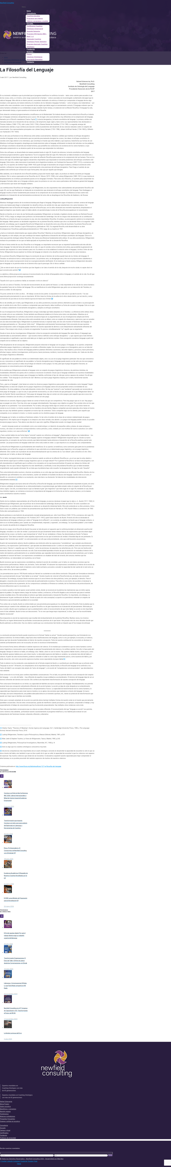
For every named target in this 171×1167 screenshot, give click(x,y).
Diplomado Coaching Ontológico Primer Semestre (37, 40)
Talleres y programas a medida (37, 21)
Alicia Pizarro (4, 1104)
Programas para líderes (35, 18)
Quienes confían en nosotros (10, 1121)
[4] (1, 743)
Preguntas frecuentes (7, 1119)
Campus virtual (5, 1130)
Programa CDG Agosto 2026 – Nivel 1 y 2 (37, 35)
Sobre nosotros (5, 1106)
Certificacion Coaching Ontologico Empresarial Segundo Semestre (35, 28)
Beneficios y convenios (8, 1109)
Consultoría (31, 13)
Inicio (29, 11)
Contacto (30, 62)
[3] (1, 739)
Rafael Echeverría (6, 1102)
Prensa (29, 54)
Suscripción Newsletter (35, 59)
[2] (1, 735)
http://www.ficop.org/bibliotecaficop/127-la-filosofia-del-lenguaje (38, 766)
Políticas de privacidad (8, 1138)
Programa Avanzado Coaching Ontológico (37, 45)
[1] (36, 119)
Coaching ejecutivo (33, 16)
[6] (64, 659)
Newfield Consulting (7, 3)
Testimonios (4, 1114)
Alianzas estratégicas (7, 1116)
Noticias (30, 52)
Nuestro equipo (5, 1111)
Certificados (4, 1133)
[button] (54, 7)
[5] (16, 480)
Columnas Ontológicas (34, 57)
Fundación (31, 49)
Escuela (30, 24)
